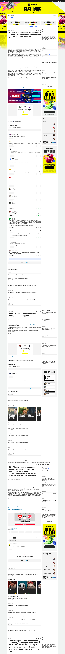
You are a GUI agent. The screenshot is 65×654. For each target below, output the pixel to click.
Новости (13, 308)
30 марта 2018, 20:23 (14, 203)
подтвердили (17, 333)
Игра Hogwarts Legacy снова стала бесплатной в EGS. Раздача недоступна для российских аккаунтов (24, 396)
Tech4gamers (13, 357)
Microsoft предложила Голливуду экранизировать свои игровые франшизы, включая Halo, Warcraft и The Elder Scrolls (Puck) (49, 340)
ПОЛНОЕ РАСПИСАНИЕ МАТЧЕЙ (32, 26)
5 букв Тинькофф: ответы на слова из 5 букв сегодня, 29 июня (18, 449)
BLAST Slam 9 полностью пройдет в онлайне (49, 62)
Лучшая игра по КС (14, 134)
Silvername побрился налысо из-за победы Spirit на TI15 (49, 73)
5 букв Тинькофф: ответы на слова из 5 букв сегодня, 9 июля (18, 431)
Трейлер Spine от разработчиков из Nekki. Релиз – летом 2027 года (49, 346)
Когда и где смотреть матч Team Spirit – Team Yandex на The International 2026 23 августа (22, 285)
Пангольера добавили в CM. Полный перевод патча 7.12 (17, 87)
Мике (39, 502)
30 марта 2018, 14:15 (14, 219)
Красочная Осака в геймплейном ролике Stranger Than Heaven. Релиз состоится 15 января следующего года (49, 318)
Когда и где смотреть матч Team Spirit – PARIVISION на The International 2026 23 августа (22, 281)
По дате (10, 127)
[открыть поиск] (56, 1)
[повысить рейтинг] (36, 146)
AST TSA (13, 158)
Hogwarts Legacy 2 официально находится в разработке (17, 393)
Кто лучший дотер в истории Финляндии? (48, 119)
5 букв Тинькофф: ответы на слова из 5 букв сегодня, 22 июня (18, 453)
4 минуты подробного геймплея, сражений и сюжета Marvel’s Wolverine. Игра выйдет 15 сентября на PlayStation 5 (49, 334)
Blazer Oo (13, 218)
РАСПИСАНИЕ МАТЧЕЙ (11, 15)
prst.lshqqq (13, 168)
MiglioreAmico (14, 195)
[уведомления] (58, 1)
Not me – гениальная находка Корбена (15, 509)
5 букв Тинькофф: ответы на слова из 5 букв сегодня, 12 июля (18, 424)
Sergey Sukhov (14, 230)
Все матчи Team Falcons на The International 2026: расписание (18, 296)
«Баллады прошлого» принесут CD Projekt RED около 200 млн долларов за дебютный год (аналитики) (49, 351)
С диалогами (38, 127)
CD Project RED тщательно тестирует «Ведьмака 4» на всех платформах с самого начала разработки (49, 323)
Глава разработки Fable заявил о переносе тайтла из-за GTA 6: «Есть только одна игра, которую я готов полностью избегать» (49, 356)
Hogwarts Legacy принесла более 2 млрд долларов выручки (22, 308)
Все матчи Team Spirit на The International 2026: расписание (17, 274)
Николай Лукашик (14, 250)
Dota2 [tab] (12, 17)
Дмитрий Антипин (14, 151)
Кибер (9, 308)
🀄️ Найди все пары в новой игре (14, 322)
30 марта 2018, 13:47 (14, 189)
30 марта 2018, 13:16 (14, 149)
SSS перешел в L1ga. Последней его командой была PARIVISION (48, 82)
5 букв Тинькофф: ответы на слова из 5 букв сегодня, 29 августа (49, 313)
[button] (40, 141)
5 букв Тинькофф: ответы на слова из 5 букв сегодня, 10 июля (18, 428)
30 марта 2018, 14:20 (14, 251)
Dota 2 (11, 462)
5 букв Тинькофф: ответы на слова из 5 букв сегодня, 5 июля (18, 442)
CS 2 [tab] (9, 17)
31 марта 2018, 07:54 (14, 177)
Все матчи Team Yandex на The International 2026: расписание (18, 278)
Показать (39, 233)
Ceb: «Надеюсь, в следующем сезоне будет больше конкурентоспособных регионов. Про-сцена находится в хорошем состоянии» (49, 516)
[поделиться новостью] (40, 30)
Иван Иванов (14, 188)
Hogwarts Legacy (32, 324)
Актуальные (19, 127)
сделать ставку (25, 114)
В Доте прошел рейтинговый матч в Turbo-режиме (49, 32)
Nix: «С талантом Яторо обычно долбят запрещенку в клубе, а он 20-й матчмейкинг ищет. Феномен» (24, 570)
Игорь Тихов (14, 211)
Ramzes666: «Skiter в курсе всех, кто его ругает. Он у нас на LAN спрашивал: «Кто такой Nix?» (23, 574)
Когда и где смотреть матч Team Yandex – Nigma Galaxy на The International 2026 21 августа (22, 299)
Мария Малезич (15, 117)
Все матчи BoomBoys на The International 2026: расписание (17, 616)
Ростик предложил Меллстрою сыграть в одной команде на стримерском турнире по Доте (49, 57)
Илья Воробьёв (14, 356)
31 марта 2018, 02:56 (14, 212)
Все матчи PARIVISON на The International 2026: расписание (17, 271)
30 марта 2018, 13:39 (15, 159)
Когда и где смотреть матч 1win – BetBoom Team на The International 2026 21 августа (21, 303)
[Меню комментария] (40, 141)
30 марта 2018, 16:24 (14, 196)
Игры (11, 308)
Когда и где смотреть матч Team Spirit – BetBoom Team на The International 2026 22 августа (22, 292)
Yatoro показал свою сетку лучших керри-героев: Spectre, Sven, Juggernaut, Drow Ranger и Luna (49, 51)
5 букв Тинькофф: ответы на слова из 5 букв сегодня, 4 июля (18, 446)
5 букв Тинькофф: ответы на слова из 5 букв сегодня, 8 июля (18, 435)
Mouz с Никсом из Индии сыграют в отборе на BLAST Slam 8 (49, 78)
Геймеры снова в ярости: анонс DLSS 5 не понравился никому (18, 400)
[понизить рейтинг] (40, 146)
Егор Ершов (14, 148)
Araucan (13, 176)
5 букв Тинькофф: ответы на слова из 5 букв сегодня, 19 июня (18, 456)
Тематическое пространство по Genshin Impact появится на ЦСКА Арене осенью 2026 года (48, 362)
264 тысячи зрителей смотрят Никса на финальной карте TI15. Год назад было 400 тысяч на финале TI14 (24, 566)
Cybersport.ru (13, 529)
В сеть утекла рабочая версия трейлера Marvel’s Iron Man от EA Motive (48, 329)
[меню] (8, 1)
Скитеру (36, 502)
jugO (12, 202)
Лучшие (14, 127)
